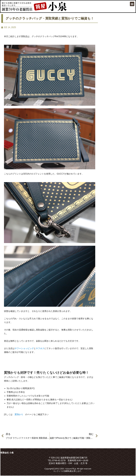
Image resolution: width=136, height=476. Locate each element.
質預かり (19, 414)
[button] (132, 4)
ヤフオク (40, 348)
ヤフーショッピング (24, 348)
